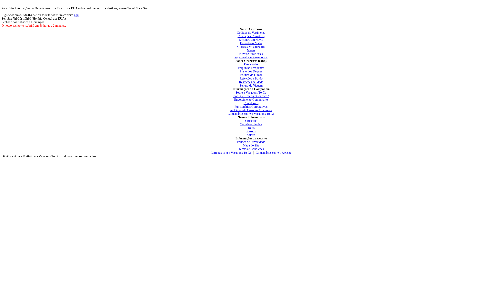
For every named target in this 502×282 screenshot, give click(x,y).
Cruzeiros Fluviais (251, 124)
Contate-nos (251, 103)
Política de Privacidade (251, 142)
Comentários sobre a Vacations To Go (251, 113)
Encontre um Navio (251, 39)
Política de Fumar (251, 75)
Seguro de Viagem (251, 85)
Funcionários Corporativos (251, 106)
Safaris (251, 134)
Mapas (251, 50)
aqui (76, 15)
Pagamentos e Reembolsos (251, 57)
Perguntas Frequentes (251, 68)
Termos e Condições (251, 149)
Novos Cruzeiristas (251, 53)
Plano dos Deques (251, 71)
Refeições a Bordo (251, 78)
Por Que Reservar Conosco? (251, 96)
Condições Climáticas (251, 36)
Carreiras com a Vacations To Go (231, 152)
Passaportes (251, 64)
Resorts (251, 131)
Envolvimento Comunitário (251, 99)
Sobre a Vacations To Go (251, 92)
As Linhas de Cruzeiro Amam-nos (251, 110)
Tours (251, 127)
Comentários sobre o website (273, 152)
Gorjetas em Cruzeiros (251, 46)
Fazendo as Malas (251, 43)
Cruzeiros (251, 120)
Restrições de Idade (251, 82)
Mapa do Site (251, 145)
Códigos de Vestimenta (251, 32)
